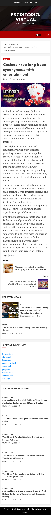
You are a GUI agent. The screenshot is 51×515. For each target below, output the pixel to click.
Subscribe (48, 35)
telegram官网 (7, 375)
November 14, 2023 (19, 79)
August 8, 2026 (10, 462)
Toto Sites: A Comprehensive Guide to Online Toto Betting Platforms (23, 457)
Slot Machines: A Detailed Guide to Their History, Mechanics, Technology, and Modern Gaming (25, 401)
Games (6, 59)
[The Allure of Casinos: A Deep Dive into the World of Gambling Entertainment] (10, 310)
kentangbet (6, 360)
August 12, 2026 (10, 425)
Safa (6, 79)
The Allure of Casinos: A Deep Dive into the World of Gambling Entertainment (34, 310)
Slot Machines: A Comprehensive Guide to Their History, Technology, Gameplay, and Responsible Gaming (24, 494)
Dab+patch (6, 366)
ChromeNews (36, 509)
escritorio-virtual (25, 17)
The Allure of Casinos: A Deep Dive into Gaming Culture (24, 329)
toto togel (6, 378)
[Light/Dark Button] (38, 35)
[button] (2, 35)
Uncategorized (7, 397)
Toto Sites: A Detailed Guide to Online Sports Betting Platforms (23, 438)
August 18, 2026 (10, 406)
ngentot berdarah (9, 363)
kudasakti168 (7, 354)
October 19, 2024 (28, 316)
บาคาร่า (29, 111)
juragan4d (6, 369)
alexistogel (6, 357)
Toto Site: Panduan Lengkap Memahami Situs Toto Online (25, 420)
